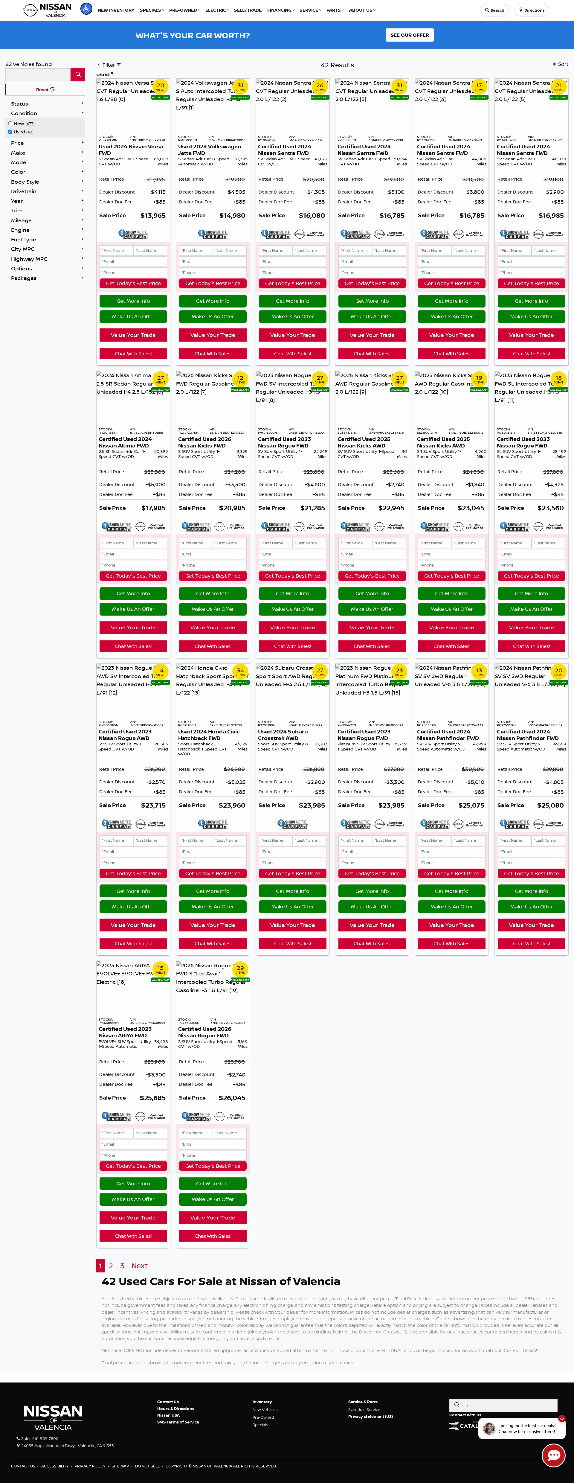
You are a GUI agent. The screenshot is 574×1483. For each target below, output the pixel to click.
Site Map (121, 1466)
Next (140, 1266)
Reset (43, 89)
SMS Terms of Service (178, 1422)
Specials (260, 1424)
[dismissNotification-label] (562, 1418)
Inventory (262, 1402)
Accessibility (55, 1466)
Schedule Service (364, 1409)
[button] (86, 9)
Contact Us (168, 1402)
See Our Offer (410, 35)
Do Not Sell (148, 1466)
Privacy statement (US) (370, 1416)
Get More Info (133, 300)
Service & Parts (363, 1402)
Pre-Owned (263, 1417)
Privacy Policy (90, 1466)
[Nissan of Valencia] (47, 9)
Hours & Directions (175, 1408)
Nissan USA (168, 1415)
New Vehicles (265, 1409)
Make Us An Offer (133, 316)
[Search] (78, 74)
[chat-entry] (554, 1455)
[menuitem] (47, 122)
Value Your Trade (133, 335)
